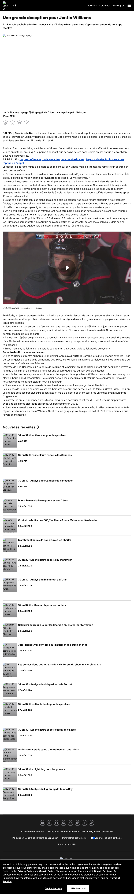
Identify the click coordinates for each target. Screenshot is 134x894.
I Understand (78, 888)
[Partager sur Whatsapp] (5, 123)
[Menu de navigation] (129, 6)
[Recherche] (15, 6)
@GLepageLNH (38, 112)
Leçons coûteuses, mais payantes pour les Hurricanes (52, 159)
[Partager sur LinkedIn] (19, 123)
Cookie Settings (103, 871)
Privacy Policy (26, 871)
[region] (67, 876)
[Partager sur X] (12, 123)
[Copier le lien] (26, 123)
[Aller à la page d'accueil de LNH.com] (6, 5)
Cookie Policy (47, 871)
